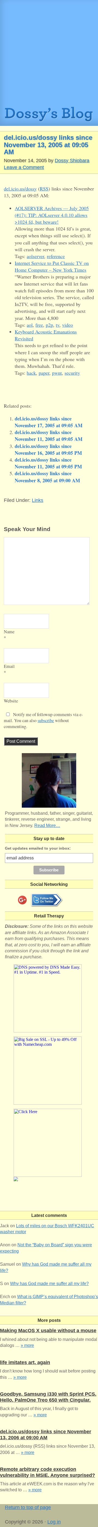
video (67, 325)
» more (27, 1345)
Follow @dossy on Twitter (46, 900)
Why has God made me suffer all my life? (49, 1283)
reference (56, 256)
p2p (49, 325)
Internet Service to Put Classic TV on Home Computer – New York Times (52, 266)
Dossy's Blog (49, 116)
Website (11, 701)
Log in (54, 1522)
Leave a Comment (24, 167)
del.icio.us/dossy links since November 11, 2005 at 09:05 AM (48, 436)
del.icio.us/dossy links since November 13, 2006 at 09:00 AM (45, 1434)
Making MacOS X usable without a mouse (48, 1330)
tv (57, 325)
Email (9, 666)
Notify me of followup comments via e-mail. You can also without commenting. (43, 720)
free (39, 325)
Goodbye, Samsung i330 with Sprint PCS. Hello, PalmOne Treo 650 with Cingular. (48, 1397)
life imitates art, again (25, 1362)
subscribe (46, 720)
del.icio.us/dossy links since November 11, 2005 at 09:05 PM (48, 463)
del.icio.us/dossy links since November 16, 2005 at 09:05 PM (48, 449)
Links (37, 500)
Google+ (22, 900)
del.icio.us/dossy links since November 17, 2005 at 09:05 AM (48, 422)
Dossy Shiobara (72, 160)
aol (30, 325)
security (72, 372)
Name (9, 632)
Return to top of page (28, 1507)
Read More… (47, 825)
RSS (44, 188)
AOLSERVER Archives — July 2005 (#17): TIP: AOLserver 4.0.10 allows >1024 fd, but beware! (52, 215)
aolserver (35, 256)
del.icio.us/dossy (20, 188)
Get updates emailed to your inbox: (38, 848)
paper (44, 372)
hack (31, 372)
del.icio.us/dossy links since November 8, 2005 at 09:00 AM (47, 477)
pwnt (57, 372)
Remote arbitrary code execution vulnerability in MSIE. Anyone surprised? (47, 1472)
